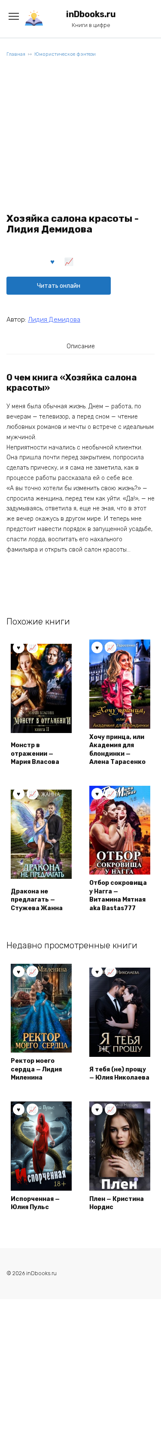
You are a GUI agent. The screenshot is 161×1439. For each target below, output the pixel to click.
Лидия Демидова (54, 319)
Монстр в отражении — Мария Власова (35, 754)
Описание (81, 346)
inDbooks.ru (91, 14)
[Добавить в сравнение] (69, 261)
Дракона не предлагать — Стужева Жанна (37, 900)
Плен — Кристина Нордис (116, 1203)
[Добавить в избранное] (53, 261)
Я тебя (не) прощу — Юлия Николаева (119, 1074)
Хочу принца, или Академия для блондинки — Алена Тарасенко (117, 749)
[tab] (80, 346)
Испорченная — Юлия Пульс (35, 1203)
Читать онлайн (58, 286)
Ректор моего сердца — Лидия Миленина (36, 1069)
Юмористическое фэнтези (65, 54)
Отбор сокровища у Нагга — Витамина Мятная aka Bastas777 (118, 895)
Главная (15, 54)
